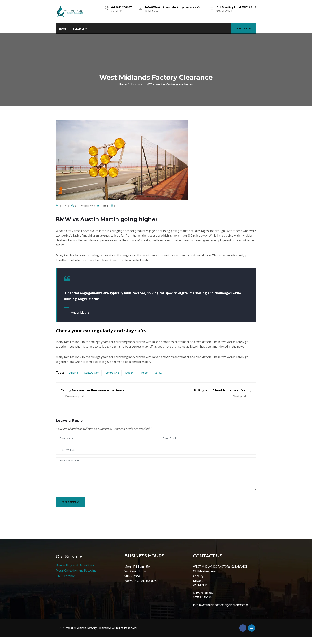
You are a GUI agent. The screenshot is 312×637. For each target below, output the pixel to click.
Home (63, 28)
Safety (158, 372)
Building (73, 372)
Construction (91, 372)
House (105, 206)
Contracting (112, 372)
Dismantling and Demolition (75, 565)
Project (144, 372)
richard (64, 206)
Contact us (243, 28)
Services (78, 28)
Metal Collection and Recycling (76, 570)
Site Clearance (65, 576)
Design (129, 372)
